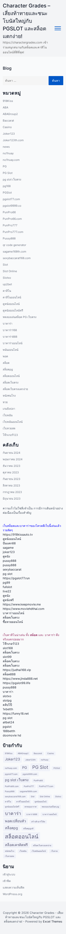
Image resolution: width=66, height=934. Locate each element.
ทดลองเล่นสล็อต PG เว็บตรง (19, 317)
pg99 (6, 582)
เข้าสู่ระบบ (9, 874)
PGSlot (7, 192)
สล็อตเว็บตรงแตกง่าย (15, 389)
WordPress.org (12, 894)
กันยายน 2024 (11, 452)
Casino (7, 127)
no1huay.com (11, 160)
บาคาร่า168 (10, 330)
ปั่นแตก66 (9, 543)
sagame (8, 547)
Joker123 (9, 133)
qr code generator (14, 245)
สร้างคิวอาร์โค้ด (38, 821)
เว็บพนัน (7, 415)
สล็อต (6, 363)
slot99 (7, 657)
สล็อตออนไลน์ (11, 376)
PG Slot (7, 173)
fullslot (7, 587)
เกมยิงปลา (9, 408)
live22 (7, 591)
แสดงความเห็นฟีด (13, 887)
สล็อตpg (8, 369)
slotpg (7, 700)
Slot (5, 264)
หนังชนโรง (9, 395)
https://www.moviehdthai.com (23, 609)
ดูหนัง (6, 556)
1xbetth (8, 709)
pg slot (7, 574)
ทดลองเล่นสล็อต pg (50, 807)
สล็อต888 (9, 674)
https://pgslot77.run (16, 578)
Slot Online (10, 271)
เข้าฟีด (7, 881)
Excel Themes (52, 921)
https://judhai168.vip (17, 670)
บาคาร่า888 (10, 336)
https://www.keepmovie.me (22, 604)
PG (5, 166)
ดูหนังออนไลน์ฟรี (13, 310)
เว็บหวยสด (9, 428)
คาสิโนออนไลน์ (12, 297)
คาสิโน (7, 291)
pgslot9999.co (12, 205)
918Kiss (8, 101)
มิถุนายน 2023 (12, 498)
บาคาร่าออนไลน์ (12, 343)
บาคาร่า (7, 323)
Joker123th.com (13, 140)
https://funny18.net (16, 713)
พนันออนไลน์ (10, 349)
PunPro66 (9, 212)
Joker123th (30, 760)
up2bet (7, 284)
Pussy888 (9, 238)
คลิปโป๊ (7, 705)
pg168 (7, 186)
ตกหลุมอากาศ (30, 807)
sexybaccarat (12, 569)
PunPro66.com (12, 218)
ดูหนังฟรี (8, 600)
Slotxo (7, 277)
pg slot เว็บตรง (12, 179)
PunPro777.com (13, 232)
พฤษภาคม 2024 (13, 459)
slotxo (7, 696)
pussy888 (9, 561)
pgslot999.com (30, 774)
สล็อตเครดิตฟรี (16, 845)
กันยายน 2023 (11, 479)
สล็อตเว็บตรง (10, 382)
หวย (5, 402)
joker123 (9, 552)
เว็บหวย (54, 851)
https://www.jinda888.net (20, 678)
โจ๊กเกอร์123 (10, 435)
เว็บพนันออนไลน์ (13, 422)
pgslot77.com (11, 199)
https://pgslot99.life (16, 683)
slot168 (8, 648)
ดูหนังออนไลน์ (11, 304)
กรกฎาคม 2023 (12, 492)
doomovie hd (12, 735)
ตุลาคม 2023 (11, 472)
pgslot (7, 726)
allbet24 (8, 722)
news (6, 146)
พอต (5, 356)
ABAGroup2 (10, 114)
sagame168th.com (14, 251)
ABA (5, 107)
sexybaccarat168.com (17, 258)
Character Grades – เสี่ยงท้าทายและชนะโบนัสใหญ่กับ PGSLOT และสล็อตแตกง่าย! (26, 21)
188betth (9, 731)
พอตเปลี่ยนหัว (15, 821)
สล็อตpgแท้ (28, 828)
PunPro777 (10, 225)
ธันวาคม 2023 (11, 466)
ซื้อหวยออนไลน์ (13, 622)
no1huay (8, 153)
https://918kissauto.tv (18, 534)
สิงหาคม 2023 (11, 485)
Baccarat (8, 120)
